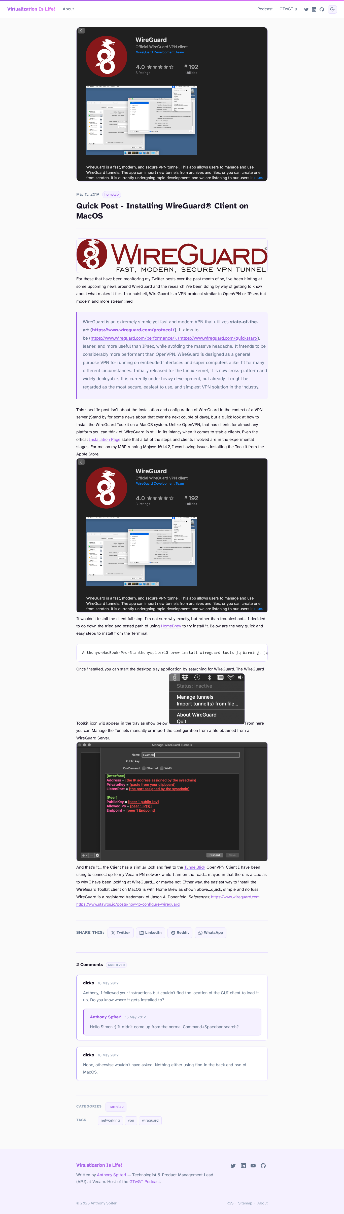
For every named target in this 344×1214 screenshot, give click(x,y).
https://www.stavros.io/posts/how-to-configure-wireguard (128, 904)
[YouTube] (253, 1165)
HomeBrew (171, 626)
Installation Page (104, 440)
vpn (131, 1121)
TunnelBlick (194, 867)
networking (110, 1121)
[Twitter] (306, 9)
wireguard (150, 1121)
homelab (112, 194)
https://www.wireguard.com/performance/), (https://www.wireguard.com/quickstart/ (174, 338)
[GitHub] (321, 9)
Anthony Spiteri (105, 1017)
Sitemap (245, 1203)
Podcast (265, 9)
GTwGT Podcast (144, 1182)
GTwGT (286, 9)
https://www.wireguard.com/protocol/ (133, 330)
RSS (229, 1203)
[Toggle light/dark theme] (332, 9)
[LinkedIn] (314, 9)
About (68, 9)
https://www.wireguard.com (235, 897)
